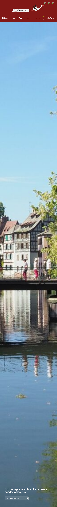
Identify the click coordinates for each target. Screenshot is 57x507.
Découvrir (28, 18)
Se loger (13, 18)
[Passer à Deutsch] (49, 3)
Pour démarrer (5, 18)
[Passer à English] (45, 3)
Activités (37, 18)
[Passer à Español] (53, 3)
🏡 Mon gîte (44, 18)
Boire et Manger (20, 18)
